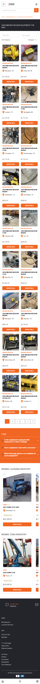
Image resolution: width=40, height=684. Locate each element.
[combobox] (20, 10)
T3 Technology (6, 643)
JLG (37, 570)
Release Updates (6, 648)
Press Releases (6, 664)
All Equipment (5, 622)
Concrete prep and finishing (25, 17)
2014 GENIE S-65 (9, 572)
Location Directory (7, 625)
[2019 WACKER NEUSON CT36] (10, 259)
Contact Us (13, 606)
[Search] (36, 10)
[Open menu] (3, 4)
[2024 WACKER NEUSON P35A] (10, 94)
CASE (37, 504)
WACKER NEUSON (7, 63)
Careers (3, 657)
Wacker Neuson (11, 17)
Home (3, 17)
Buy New (4, 637)
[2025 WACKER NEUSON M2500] (29, 53)
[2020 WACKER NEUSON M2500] (29, 135)
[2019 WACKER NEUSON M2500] (10, 53)
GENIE (5, 504)
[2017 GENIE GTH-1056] (17, 487)
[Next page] (33, 421)
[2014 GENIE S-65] (17, 553)
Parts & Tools (5, 634)
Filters (7, 35)
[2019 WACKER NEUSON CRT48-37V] (10, 383)
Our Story (4, 654)
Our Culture (5, 659)
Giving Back (5, 662)
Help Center (5, 646)
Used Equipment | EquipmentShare (22, 673)
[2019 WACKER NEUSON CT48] (29, 94)
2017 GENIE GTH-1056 (11, 507)
